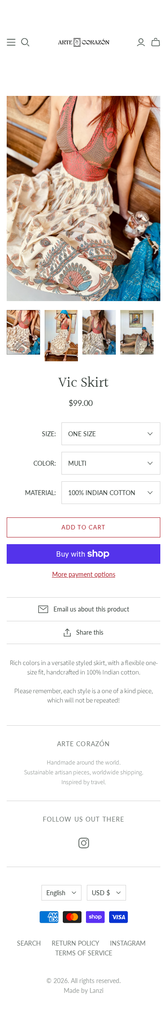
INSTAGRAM (128, 943)
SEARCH (29, 943)
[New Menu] (11, 42)
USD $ (101, 893)
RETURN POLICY (75, 943)
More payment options (83, 574)
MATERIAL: (40, 492)
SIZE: (49, 434)
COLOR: (44, 463)
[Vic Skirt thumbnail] (23, 332)
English (55, 893)
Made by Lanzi (83, 990)
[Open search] (25, 42)
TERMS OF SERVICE (83, 953)
